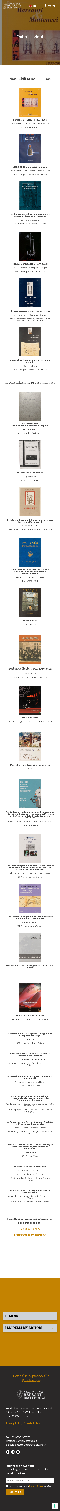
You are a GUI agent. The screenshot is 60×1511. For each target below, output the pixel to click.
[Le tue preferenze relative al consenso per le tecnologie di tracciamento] (55, 1506)
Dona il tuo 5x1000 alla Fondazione (31, 1378)
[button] (30, 1316)
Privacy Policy (36, 1486)
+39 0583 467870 (30, 1228)
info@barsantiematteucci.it (30, 1234)
